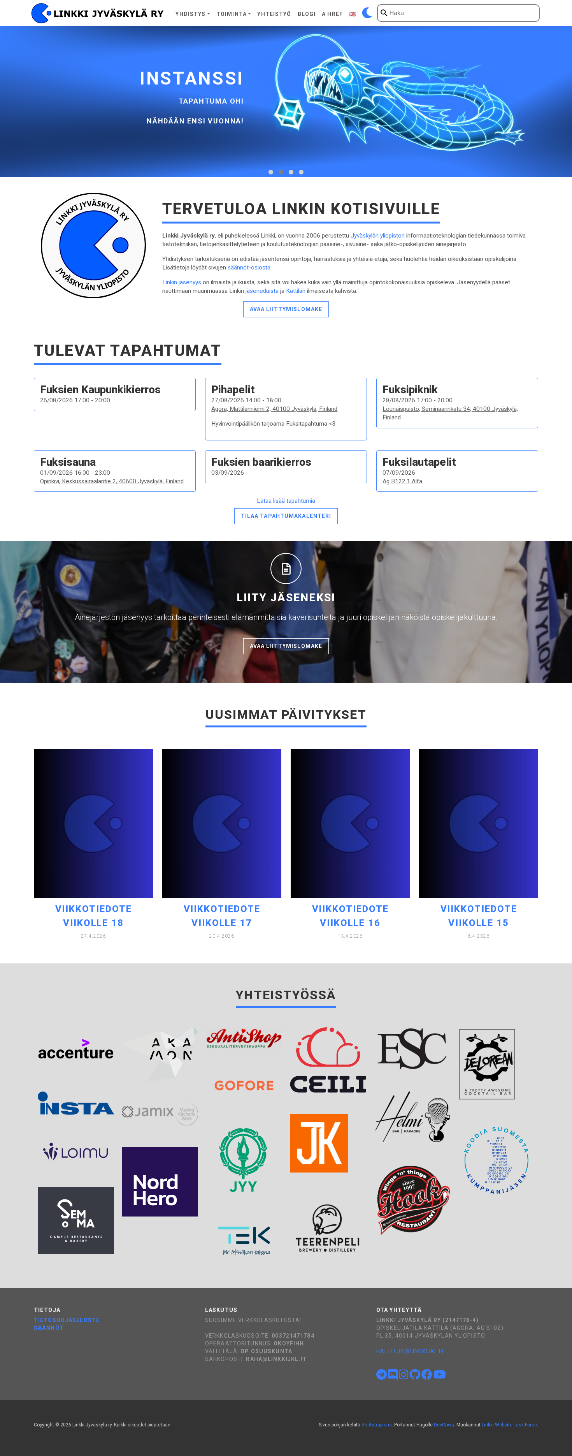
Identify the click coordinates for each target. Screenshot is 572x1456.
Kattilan (295, 290)
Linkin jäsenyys (181, 282)
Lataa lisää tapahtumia (286, 500)
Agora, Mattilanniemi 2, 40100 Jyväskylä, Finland (274, 408)
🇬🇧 (352, 14)
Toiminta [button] (231, 14)
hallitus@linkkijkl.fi (410, 1351)
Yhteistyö (274, 14)
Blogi (307, 14)
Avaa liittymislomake (286, 309)
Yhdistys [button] (190, 14)
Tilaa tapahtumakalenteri (286, 516)
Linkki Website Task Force (509, 1425)
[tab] (270, 172)
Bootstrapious (376, 1425)
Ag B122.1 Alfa (402, 481)
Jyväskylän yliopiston (378, 235)
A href (332, 14)
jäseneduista (262, 290)
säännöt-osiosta (249, 267)
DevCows (444, 1425)
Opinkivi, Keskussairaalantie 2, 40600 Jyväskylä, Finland (112, 481)
